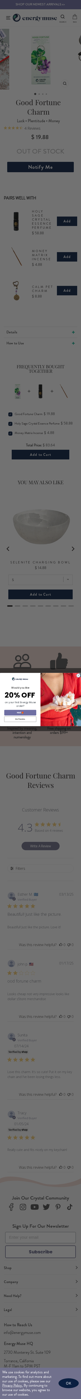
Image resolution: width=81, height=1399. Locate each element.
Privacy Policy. (12, 1385)
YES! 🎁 (20, 712)
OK (68, 1383)
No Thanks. (20, 719)
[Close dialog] (78, 675)
